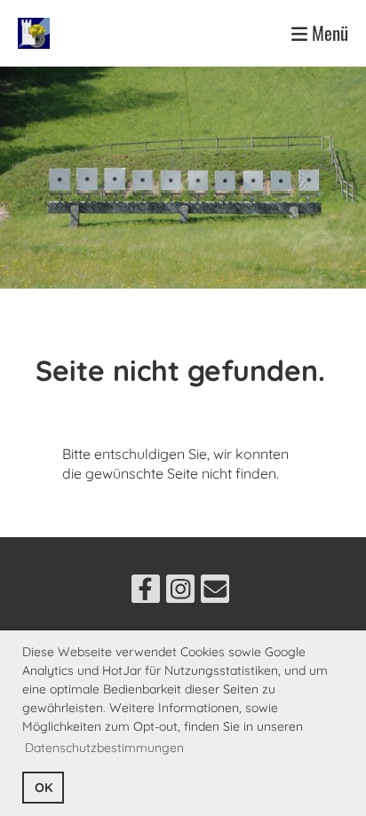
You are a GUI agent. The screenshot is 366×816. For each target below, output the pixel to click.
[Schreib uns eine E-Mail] (215, 592)
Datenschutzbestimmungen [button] (104, 748)
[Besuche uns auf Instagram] (180, 592)
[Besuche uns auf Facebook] (145, 592)
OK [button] (43, 788)
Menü (327, 33)
